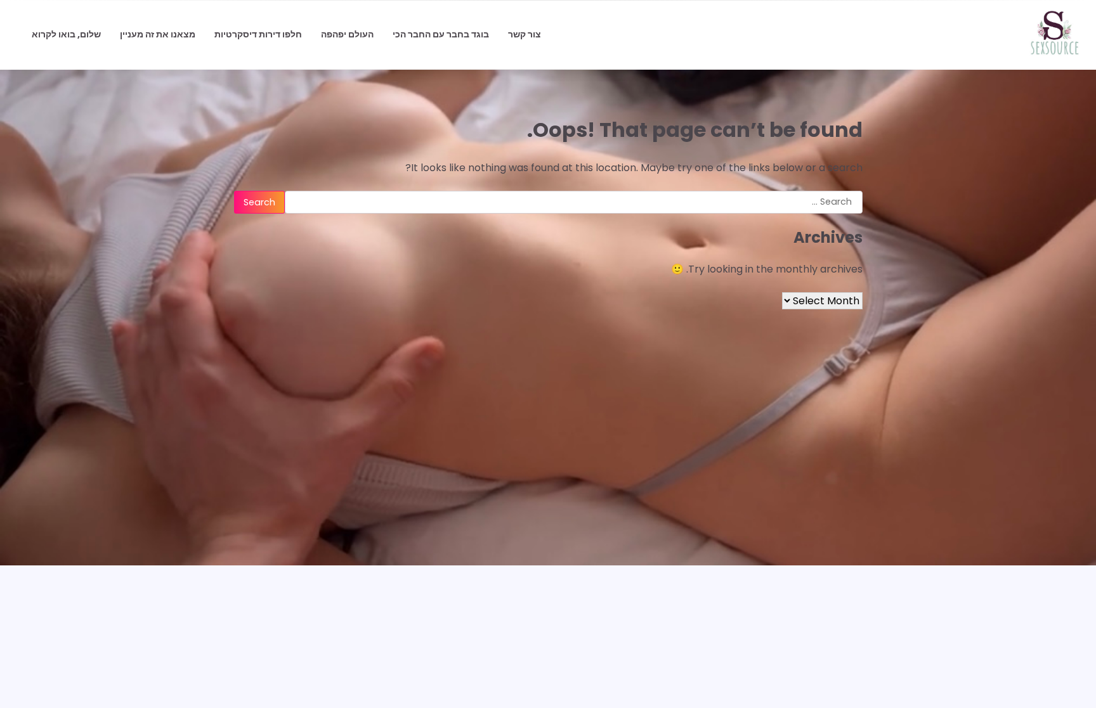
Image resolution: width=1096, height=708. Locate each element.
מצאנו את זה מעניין (157, 34)
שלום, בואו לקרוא (66, 34)
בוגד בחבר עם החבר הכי (441, 34)
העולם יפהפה (347, 34)
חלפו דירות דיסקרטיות (258, 34)
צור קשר (524, 34)
